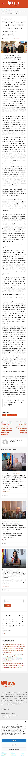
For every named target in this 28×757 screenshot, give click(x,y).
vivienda (9, 415)
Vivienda (9, 10)
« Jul (4, 633)
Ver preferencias (14, 749)
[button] (25, 721)
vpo (15, 415)
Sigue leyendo (6, 491)
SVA (4, 415)
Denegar (14, 745)
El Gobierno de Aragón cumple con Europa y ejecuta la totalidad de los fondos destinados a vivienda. (14, 575)
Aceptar (14, 741)
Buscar (7, 605)
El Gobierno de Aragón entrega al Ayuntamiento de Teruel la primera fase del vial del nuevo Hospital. (13, 665)
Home (4, 10)
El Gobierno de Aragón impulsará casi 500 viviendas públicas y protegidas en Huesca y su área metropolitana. (13, 658)
